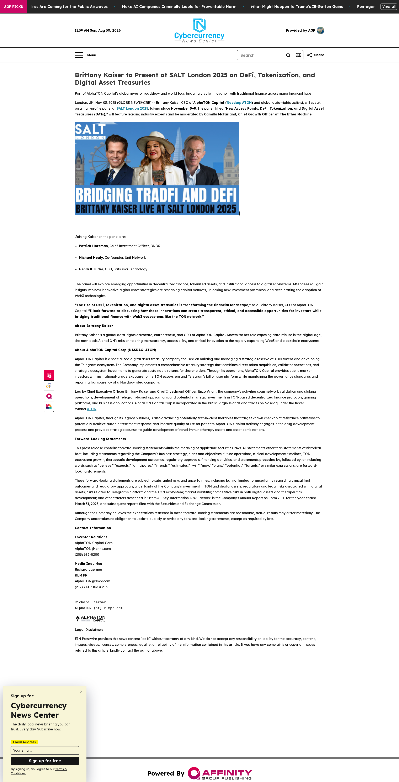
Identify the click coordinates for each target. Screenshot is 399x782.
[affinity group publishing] (49, 396)
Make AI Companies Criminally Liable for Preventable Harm (179, 6)
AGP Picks (13, 7)
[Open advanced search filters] (298, 55)
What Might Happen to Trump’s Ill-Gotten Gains (297, 6)
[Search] (288, 55)
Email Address (24, 742)
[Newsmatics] (49, 406)
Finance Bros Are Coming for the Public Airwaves (61, 6)
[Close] (81, 692)
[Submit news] (49, 375)
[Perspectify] (49, 386)
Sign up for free (45, 760)
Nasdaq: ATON (239, 102)
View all (388, 6)
